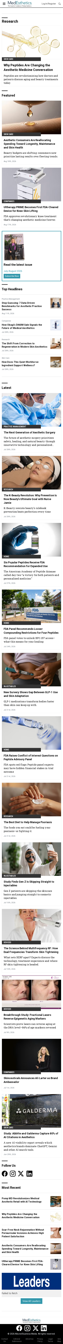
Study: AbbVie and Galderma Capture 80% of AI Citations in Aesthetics (31, 1135)
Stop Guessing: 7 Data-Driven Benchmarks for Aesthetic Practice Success (22, 306)
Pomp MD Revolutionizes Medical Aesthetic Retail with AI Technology (22, 1200)
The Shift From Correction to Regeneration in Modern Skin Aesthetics (24, 345)
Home (6, 556)
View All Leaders (32, 1301)
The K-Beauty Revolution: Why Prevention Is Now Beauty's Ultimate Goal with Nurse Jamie (30, 499)
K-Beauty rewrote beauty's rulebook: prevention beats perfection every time (27, 510)
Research (6, 340)
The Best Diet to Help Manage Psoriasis (28, 822)
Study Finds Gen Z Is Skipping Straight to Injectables (29, 883)
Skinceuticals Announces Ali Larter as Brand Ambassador (31, 1080)
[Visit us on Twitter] (21, 1173)
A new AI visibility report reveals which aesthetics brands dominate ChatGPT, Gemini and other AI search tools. (30, 1146)
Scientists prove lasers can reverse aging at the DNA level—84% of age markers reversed (30, 1025)
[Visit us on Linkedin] (29, 1173)
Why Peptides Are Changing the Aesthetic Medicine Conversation (28, 67)
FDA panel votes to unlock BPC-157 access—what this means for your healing (29, 639)
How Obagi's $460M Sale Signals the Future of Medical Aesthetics (22, 326)
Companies (9, 201)
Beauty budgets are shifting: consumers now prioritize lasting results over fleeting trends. (31, 154)
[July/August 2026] (15, 247)
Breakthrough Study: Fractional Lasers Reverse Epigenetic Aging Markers (27, 1016)
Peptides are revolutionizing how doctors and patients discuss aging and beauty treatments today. (31, 79)
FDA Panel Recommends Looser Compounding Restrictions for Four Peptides (31, 630)
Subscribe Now (12, 276)
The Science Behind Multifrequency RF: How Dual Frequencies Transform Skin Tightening (31, 950)
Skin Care (8, 59)
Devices (7, 942)
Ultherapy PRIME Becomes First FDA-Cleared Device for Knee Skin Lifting (31, 209)
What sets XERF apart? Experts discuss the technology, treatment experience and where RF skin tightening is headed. (30, 961)
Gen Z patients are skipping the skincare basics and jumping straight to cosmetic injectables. (28, 894)
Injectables (10, 686)
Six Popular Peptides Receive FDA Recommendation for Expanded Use (26, 564)
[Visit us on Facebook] (5, 1173)
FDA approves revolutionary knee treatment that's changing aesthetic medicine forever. (30, 218)
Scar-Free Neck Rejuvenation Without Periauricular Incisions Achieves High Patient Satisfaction (23, 1233)
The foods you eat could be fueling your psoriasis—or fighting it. (27, 829)
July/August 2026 (13, 271)
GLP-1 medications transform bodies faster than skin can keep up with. (29, 703)
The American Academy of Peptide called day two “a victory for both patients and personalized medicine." (31, 575)
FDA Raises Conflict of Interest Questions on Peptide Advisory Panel (31, 757)
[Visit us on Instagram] (13, 1173)
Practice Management (11, 299)
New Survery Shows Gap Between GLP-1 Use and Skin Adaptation (31, 694)
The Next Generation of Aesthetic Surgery (29, 432)
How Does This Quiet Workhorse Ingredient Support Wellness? (20, 364)
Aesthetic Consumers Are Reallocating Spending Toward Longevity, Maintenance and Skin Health (29, 144)
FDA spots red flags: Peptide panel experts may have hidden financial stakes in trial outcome (28, 768)
